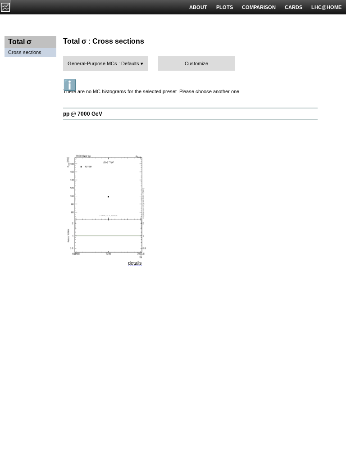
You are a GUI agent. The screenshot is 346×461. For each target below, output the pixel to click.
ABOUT (198, 7)
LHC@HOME (326, 7)
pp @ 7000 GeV (82, 114)
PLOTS (224, 7)
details (135, 263)
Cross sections (24, 52)
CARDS (293, 7)
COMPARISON (259, 7)
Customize (196, 63)
